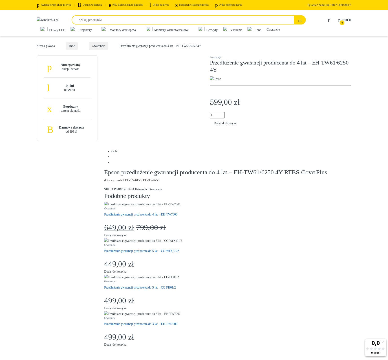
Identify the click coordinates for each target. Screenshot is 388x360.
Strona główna (46, 46)
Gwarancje (273, 29)
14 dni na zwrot (160, 4)
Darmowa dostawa (92, 4)
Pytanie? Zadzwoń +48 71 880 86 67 (329, 5)
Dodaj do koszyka (225, 123)
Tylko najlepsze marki (230, 4)
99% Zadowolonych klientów (127, 4)
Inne (72, 46)
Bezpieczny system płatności (193, 4)
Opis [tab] (114, 151)
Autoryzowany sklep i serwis (56, 4)
